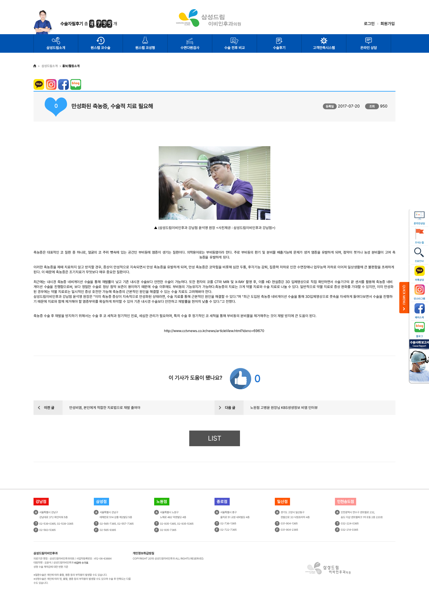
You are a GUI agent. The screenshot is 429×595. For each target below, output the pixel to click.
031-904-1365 (289, 523)
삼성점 (101, 501)
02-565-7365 (108, 523)
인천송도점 (345, 501)
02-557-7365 (125, 523)
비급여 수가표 (81, 562)
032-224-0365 (350, 523)
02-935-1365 (168, 523)
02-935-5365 (185, 523)
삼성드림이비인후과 (46, 553)
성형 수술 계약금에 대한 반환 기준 (51, 566)
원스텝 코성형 (145, 48)
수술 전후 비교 (234, 48)
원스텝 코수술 (100, 48)
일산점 (282, 501)
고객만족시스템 (324, 48)
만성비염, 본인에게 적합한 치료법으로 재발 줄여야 (104, 408)
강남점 (41, 501)
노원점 (161, 501)
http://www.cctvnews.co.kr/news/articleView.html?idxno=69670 (214, 331)
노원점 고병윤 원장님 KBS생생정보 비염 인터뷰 (284, 408)
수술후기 (279, 48)
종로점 (222, 501)
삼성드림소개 (55, 48)
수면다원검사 (190, 48)
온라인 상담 (368, 48)
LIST (214, 438)
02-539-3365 (65, 523)
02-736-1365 (228, 523)
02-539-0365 (47, 523)
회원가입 (388, 23)
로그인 (369, 23)
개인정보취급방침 (143, 553)
